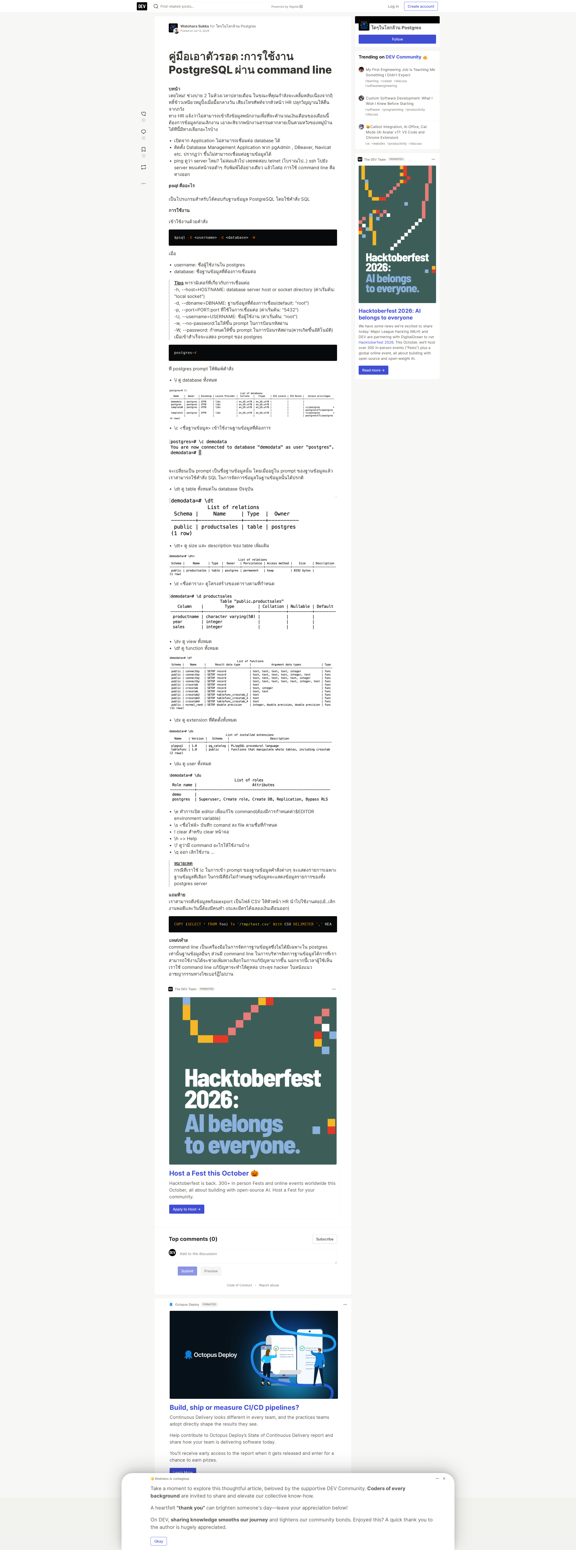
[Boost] (143, 167)
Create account (421, 6)
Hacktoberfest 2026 (376, 342)
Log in (393, 6)
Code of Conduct (239, 1285)
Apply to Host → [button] (187, 1209)
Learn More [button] (183, 1472)
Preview (211, 1271)
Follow (397, 39)
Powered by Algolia (285, 6)
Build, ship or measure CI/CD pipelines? (234, 1407)
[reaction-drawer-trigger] (143, 116)
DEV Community (403, 57)
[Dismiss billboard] (444, 1478)
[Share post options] (143, 183)
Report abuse (269, 1285)
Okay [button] (158, 1541)
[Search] (155, 6)
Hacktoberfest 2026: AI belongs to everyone (390, 314)
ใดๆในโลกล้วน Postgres (236, 26)
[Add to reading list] (143, 152)
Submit (187, 1271)
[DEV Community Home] (142, 6)
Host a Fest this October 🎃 (214, 1173)
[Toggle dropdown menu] (334, 989)
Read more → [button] (373, 370)
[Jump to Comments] (143, 134)
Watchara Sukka (194, 26)
